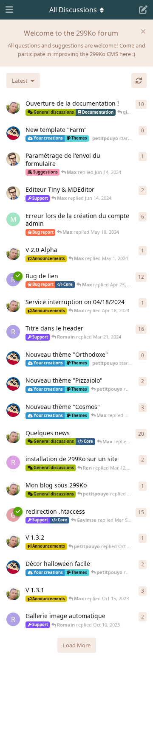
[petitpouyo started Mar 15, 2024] (13, 384)
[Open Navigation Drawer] (8, 10)
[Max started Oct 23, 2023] (13, 541)
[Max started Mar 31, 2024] (13, 253)
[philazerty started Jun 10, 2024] (13, 193)
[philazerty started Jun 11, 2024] (13, 159)
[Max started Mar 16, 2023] (13, 107)
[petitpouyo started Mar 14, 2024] (13, 410)
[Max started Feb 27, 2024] (13, 436)
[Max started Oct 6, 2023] (13, 593)
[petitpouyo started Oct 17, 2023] (13, 567)
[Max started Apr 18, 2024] (13, 305)
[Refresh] (139, 80)
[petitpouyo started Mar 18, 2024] (13, 358)
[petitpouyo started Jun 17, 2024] (13, 133)
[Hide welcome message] (143, 31)
